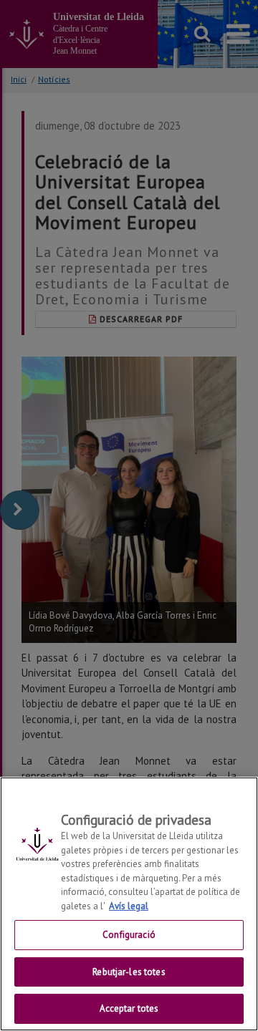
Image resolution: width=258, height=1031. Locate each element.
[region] (129, 904)
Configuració (129, 935)
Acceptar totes (129, 1008)
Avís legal (128, 906)
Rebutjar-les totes (128, 972)
